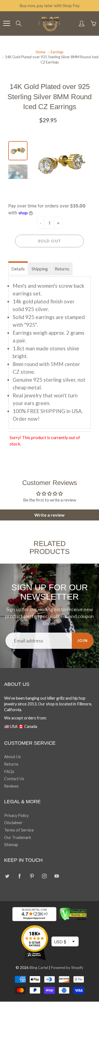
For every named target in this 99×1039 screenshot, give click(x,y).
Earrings (57, 52)
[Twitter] (7, 876)
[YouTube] (56, 876)
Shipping (40, 268)
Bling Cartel (38, 967)
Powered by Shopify (67, 967)
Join (82, 640)
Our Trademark (17, 837)
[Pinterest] (32, 876)
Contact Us (14, 778)
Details (18, 268)
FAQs (9, 771)
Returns (62, 268)
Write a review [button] (49, 514)
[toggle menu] (6, 23)
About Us (12, 756)
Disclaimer (13, 822)
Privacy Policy (16, 815)
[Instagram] (44, 876)
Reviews (11, 786)
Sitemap (11, 844)
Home (40, 52)
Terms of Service (19, 830)
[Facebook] (19, 876)
